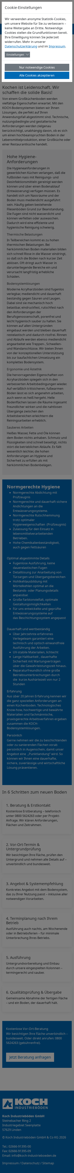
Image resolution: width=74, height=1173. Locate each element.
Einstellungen (15, 54)
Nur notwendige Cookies (37, 67)
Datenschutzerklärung (21, 46)
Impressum (57, 46)
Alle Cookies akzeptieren (36, 75)
